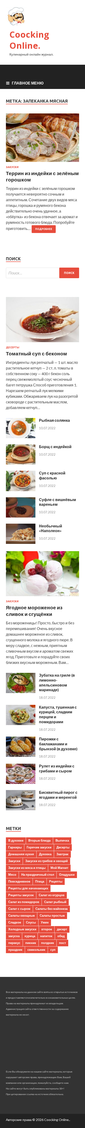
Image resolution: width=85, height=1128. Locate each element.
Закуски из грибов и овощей (46, 861)
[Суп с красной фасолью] (20, 489)
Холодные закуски (22, 929)
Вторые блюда (39, 840)
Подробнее (43, 229)
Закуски (12, 167)
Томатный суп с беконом (36, 353)
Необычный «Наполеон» (50, 528)
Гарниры (15, 847)
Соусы (31, 922)
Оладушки (67, 874)
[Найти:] (42, 273)
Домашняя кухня (21, 854)
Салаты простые (52, 915)
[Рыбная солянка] (20, 436)
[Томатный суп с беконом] (42, 343)
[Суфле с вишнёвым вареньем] (20, 516)
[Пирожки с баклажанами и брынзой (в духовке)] (20, 755)
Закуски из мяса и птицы (27, 868)
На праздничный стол (37, 874)
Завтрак (62, 854)
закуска (14, 936)
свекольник (36, 949)
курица (30, 936)
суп (52, 949)
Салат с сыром (19, 909)
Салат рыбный (55, 902)
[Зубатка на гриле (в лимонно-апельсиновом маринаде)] (20, 691)
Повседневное (19, 881)
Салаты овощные (21, 915)
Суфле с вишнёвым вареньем (57, 502)
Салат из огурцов (51, 895)
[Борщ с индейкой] (20, 463)
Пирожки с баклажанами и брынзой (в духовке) (58, 744)
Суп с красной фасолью (52, 475)
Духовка (45, 854)
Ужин (45, 922)
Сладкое (14, 922)
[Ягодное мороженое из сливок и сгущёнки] (42, 597)
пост (62, 943)
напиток (46, 936)
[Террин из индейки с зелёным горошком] (42, 139)
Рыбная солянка (54, 420)
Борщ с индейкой (55, 446)
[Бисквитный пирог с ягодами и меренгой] (20, 809)
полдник (47, 943)
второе (46, 929)
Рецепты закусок (21, 895)
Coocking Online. (29, 40)
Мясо (12, 874)
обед (61, 936)
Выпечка (62, 840)
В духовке (15, 840)
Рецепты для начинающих (28, 888)
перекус (14, 943)
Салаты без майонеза (51, 909)
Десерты (12, 347)
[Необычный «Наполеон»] (20, 542)
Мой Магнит (59, 868)
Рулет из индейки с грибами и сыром (56, 768)
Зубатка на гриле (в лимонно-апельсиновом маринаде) (57, 682)
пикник (30, 943)
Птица (39, 881)
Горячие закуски (39, 847)
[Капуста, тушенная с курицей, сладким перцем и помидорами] (20, 723)
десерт (62, 929)
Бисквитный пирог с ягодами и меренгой (58, 794)
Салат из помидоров (23, 902)
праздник (15, 949)
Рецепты (55, 881)
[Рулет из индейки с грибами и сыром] (20, 782)
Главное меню (28, 83)
